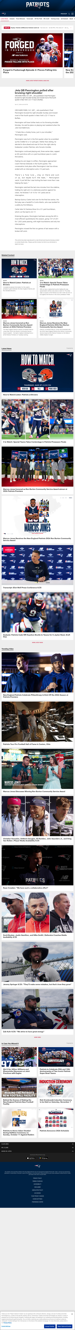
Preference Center (37, 1202)
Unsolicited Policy (37, 1190)
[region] (37, 1320)
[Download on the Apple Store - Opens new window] (31, 1158)
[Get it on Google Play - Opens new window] (43, 1159)
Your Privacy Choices (37, 1196)
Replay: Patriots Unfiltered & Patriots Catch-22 (25, 27)
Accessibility (37, 1184)
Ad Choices (37, 1193)
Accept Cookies (49, 1326)
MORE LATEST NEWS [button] (37, 642)
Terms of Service (37, 1181)
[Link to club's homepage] (3, 13)
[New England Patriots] (37, 1166)
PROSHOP (64, 14)
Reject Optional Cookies (64, 1326)
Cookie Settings (37, 1199)
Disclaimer (37, 1187)
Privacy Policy (37, 1178)
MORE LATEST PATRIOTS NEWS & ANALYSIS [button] (37, 80)
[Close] (72, 1314)
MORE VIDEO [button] (37, 1037)
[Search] (69, 14)
